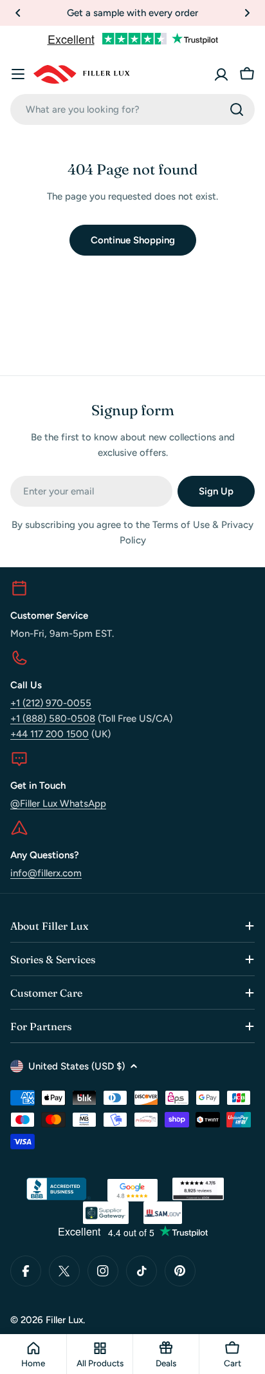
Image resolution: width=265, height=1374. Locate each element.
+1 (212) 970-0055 (50, 703)
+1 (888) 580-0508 (52, 718)
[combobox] (132, 109)
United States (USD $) (76, 1066)
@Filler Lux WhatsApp (58, 803)
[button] (18, 13)
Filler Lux (64, 1320)
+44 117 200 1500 (49, 734)
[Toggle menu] (18, 74)
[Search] (236, 109)
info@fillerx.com (46, 873)
